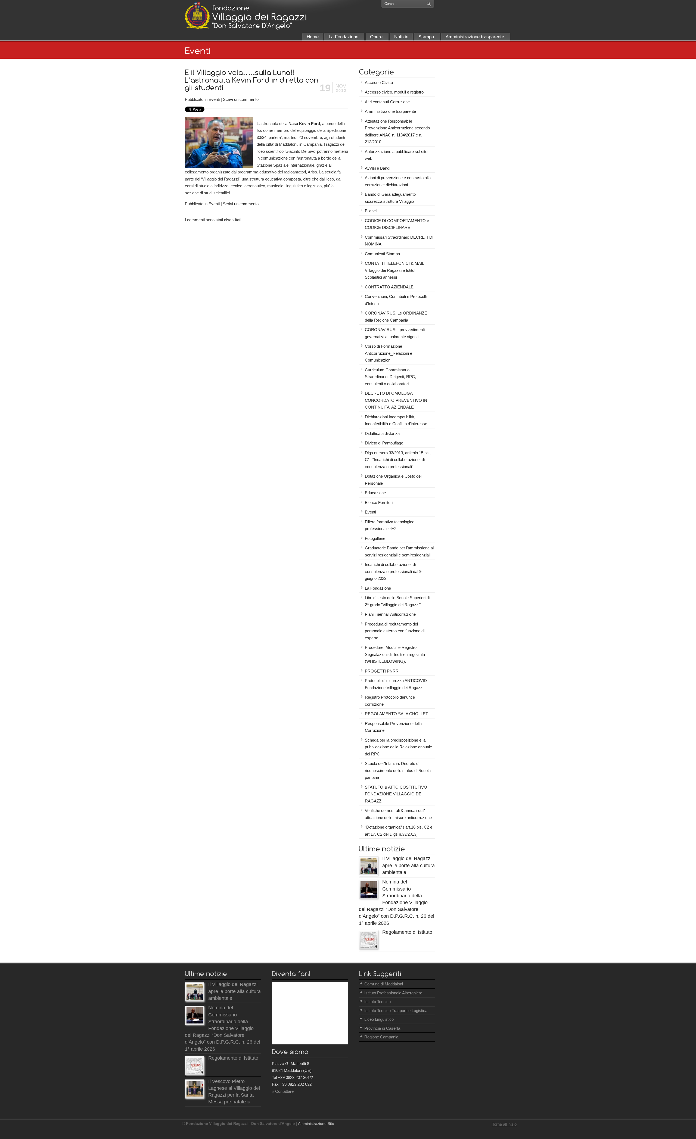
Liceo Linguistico (379, 1019)
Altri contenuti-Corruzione (387, 101)
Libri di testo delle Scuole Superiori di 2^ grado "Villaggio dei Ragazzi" (397, 601)
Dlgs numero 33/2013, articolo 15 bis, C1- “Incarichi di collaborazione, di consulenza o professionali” (398, 459)
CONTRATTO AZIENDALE (389, 287)
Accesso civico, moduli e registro (394, 92)
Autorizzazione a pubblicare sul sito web (396, 155)
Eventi (214, 99)
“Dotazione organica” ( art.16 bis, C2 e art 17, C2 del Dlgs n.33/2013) (398, 830)
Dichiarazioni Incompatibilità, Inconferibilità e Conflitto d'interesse (396, 420)
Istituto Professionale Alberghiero (393, 993)
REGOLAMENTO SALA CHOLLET (396, 713)
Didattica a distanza (382, 433)
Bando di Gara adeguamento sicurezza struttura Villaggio (390, 198)
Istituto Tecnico (377, 1001)
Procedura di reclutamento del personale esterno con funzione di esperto (394, 631)
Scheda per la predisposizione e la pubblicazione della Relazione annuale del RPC (398, 747)
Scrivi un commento (241, 99)
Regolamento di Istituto (407, 932)
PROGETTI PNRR (382, 671)
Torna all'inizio (504, 1124)
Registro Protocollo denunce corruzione (390, 701)
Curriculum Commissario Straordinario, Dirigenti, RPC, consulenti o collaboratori (390, 377)
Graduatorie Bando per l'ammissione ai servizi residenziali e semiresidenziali (399, 551)
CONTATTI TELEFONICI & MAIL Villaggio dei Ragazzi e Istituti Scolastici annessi (394, 270)
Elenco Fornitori (379, 502)
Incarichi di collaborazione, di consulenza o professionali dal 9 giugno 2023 (393, 571)
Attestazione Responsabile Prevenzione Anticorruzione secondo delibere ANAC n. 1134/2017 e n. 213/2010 (397, 131)
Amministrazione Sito (316, 1124)
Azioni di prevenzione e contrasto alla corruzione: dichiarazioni (398, 181)
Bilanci (371, 210)
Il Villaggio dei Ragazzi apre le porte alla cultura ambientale (408, 865)
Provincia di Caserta (382, 1028)
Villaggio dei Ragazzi (197, 15)
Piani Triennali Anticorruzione (390, 614)
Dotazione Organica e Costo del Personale (393, 480)
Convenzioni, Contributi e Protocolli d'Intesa (396, 300)
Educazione (375, 492)
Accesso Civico (379, 82)
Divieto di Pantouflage (384, 443)
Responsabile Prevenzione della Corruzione (393, 727)
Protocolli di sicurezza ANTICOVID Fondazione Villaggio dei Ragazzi (396, 684)
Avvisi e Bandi (377, 168)
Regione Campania (381, 1037)
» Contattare (283, 1091)
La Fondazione (378, 588)
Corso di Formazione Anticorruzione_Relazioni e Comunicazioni (388, 353)
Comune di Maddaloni (383, 984)
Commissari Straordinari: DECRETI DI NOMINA (399, 241)
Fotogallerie (375, 538)
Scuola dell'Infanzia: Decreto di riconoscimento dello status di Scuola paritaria (398, 770)
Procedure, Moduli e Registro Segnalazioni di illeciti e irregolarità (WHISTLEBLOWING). (395, 654)
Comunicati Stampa (382, 253)
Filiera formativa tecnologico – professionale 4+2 (391, 525)
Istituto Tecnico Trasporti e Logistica (395, 1010)
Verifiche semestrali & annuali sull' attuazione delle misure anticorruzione (398, 814)
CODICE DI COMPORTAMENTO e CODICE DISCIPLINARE (397, 224)
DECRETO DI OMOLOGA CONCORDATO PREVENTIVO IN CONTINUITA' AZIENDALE (396, 400)
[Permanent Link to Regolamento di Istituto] (368, 947)
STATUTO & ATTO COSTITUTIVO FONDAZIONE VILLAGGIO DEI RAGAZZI (396, 794)
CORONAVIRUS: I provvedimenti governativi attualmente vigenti (395, 333)
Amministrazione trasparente (390, 111)
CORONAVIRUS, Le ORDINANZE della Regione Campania (396, 316)
